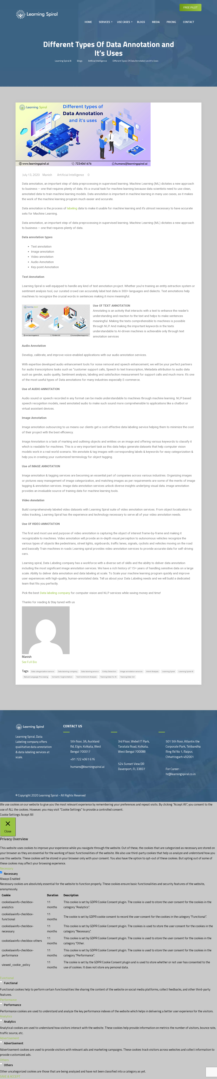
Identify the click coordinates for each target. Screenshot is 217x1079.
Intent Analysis (152, 671)
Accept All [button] (27, 814)
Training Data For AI (108, 676)
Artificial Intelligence (70, 174)
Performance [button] (8, 999)
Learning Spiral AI (186, 671)
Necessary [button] (6, 868)
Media (156, 22)
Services (104, 22)
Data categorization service (42, 671)
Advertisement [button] (9, 1038)
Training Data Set (127, 676)
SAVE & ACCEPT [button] (10, 1076)
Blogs (141, 22)
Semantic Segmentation (62, 676)
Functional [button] (7, 978)
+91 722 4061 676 (82, 759)
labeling (72, 208)
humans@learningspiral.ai (87, 766)
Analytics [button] (6, 1016)
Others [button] (4, 1060)
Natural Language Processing (36, 676)
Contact (188, 22)
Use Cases (123, 22)
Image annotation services (131, 671)
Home (88, 22)
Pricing (171, 22)
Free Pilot (190, 7)
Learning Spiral (168, 671)
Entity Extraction (109, 671)
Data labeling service (90, 671)
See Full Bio (29, 662)
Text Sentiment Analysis (86, 676)
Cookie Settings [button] (10, 814)
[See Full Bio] (38, 662)
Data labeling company (55, 593)
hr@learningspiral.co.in (181, 774)
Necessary (11, 873)
